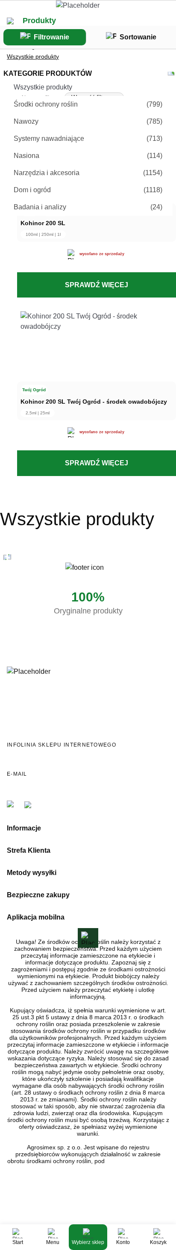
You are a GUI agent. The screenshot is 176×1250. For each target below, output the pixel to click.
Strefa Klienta (28, 850)
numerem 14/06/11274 (137, 1161)
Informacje (24, 828)
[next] (9, 557)
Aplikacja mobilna (36, 917)
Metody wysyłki (31, 872)
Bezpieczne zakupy (38, 895)
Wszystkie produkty (33, 56)
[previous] (4, 557)
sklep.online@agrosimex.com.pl (65, 783)
